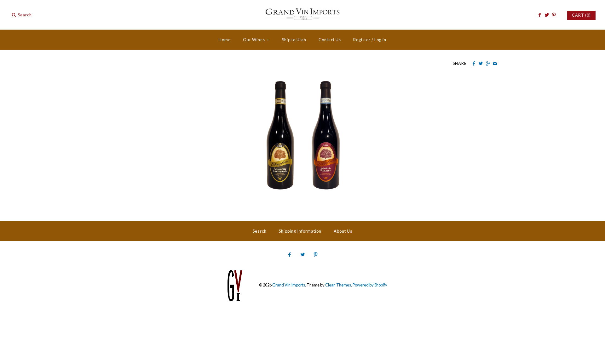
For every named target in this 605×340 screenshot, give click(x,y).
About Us (343, 231)
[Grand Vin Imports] (302, 10)
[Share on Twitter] (481, 63)
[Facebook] (540, 15)
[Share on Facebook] (474, 63)
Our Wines (256, 39)
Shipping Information (300, 231)
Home (225, 39)
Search (260, 231)
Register (362, 39)
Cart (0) (581, 15)
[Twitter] (547, 15)
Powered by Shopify (370, 284)
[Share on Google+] (488, 63)
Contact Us (330, 39)
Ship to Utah (294, 39)
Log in (380, 39)
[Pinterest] (554, 15)
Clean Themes (338, 284)
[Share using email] (495, 63)
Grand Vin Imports (288, 284)
